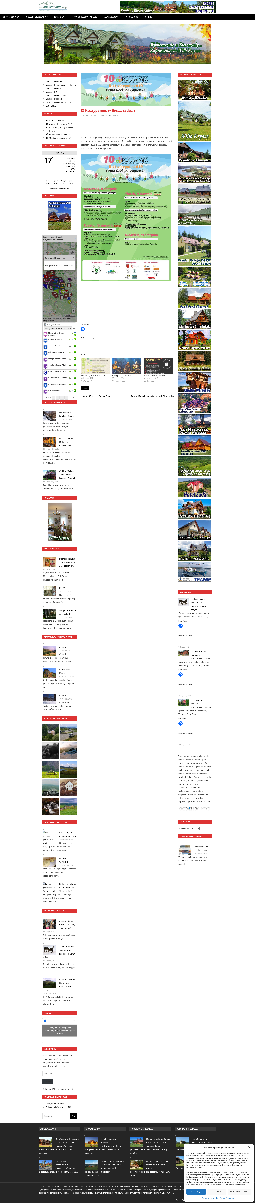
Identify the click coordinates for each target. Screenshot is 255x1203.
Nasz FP (48, 1013)
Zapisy (47, 1081)
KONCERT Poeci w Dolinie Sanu (96, 396)
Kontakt (148, 17)
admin (104, 115)
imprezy (85, 388)
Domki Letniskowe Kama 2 (158, 1139)
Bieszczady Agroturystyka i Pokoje (61, 85)
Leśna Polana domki (56, 352)
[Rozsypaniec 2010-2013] (126, 366)
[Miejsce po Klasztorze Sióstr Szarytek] (68, 788)
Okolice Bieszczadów (58, 138)
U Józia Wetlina (54, 390)
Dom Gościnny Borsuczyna (67, 1139)
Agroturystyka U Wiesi (57, 365)
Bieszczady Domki (54, 88)
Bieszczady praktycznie (59, 127)
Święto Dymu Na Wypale (154, 375)
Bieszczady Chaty (53, 92)
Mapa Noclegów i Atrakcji (85, 17)
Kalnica (62, 695)
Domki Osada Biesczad (57, 384)
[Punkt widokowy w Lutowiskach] (68, 733)
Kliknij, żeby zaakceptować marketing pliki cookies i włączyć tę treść (60, 1030)
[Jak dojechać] (72, 333)
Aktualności (132, 17)
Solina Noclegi (52, 106)
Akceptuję (196, 1191)
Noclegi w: (58, 17)
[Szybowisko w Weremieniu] (50, 788)
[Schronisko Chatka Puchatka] (68, 751)
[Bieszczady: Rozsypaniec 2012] (95, 366)
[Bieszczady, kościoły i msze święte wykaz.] (50, 733)
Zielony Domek (54, 346)
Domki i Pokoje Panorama (112, 1161)
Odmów (216, 1191)
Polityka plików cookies (210, 1198)
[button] (249, 1147)
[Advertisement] (129, 125)
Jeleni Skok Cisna (199, 1139)
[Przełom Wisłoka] (50, 770)
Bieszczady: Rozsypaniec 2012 (93, 375)
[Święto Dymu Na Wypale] (158, 366)
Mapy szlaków (111, 17)
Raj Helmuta (60, 1161)
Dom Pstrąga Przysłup (57, 371)
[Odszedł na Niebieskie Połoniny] (50, 751)
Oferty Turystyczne (57, 134)
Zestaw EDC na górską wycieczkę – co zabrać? (67, 924)
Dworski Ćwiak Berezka (57, 378)
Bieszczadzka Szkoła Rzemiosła (56, 334)
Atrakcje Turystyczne (58, 124)
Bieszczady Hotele (54, 99)
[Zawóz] (68, 807)
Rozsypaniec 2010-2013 (122, 375)
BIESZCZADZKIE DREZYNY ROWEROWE (66, 442)
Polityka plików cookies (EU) (58, 1107)
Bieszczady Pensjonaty (56, 95)
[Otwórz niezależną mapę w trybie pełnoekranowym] (75, 238)
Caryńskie (63, 647)
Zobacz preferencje (239, 1191)
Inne (51, 131)
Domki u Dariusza (55, 339)
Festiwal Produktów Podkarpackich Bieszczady (152, 396)
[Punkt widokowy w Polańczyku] (68, 770)
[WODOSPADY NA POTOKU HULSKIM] (50, 807)
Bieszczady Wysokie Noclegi (58, 102)
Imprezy (114, 115)
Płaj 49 (62, 588)
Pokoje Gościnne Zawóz (57, 358)
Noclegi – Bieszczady (35, 17)
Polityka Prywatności (227, 1198)
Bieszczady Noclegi (54, 81)
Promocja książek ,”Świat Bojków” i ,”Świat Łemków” (67, 562)
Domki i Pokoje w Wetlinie (158, 1161)
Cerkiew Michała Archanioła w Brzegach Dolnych (67, 475)
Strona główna (11, 17)
